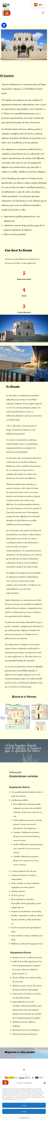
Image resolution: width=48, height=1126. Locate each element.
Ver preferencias (24, 1118)
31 (12, 61)
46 (41, 61)
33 (16, 61)
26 (3, 61)
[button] (45, 1083)
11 (19, 58)
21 (38, 58)
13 (23, 58)
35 (20, 61)
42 (33, 61)
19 (34, 58)
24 (44, 58)
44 (37, 61)
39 (27, 61)
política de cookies (21, 1099)
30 (10, 61)
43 (35, 61)
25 (46, 58)
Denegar (24, 1111)
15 (27, 58)
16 (29, 58)
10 (17, 58)
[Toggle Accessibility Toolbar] (4, 25)
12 (21, 58)
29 (8, 61)
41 (31, 61)
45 (39, 61)
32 (14, 61)
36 (22, 61)
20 (36, 58)
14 (25, 58)
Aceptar (24, 1105)
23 (42, 58)
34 (18, 61)
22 (40, 58)
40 (29, 61)
